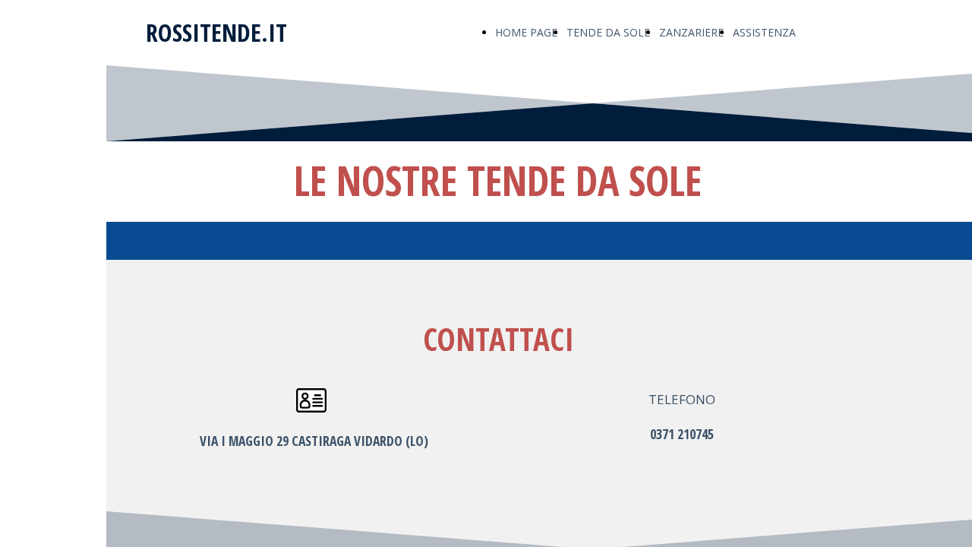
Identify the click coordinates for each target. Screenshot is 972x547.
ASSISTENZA (764, 32)
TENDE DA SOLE (608, 32)
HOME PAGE (526, 32)
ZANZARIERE (691, 32)
